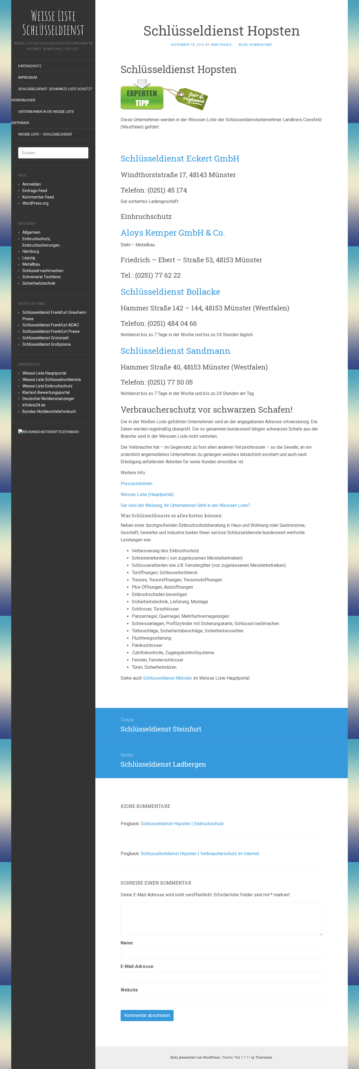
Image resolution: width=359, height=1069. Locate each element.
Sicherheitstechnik (38, 283)
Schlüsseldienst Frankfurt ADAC (50, 325)
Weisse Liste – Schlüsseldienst (45, 134)
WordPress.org (35, 203)
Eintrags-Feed (34, 190)
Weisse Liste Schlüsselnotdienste (51, 379)
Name (127, 943)
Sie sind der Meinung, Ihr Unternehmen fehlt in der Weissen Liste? (185, 505)
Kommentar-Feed (38, 197)
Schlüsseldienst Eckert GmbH (180, 158)
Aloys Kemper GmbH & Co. (173, 232)
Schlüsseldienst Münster (167, 678)
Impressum (27, 77)
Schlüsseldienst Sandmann (176, 350)
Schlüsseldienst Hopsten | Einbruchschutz (182, 823)
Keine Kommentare (255, 45)
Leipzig (28, 258)
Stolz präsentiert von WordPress (195, 1057)
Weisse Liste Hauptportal (44, 373)
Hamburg (30, 251)
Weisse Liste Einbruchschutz (47, 386)
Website (129, 990)
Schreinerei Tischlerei (41, 277)
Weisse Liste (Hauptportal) (147, 494)
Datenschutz (30, 66)
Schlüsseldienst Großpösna (46, 344)
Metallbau (31, 264)
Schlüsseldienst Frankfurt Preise (51, 331)
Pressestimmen (136, 483)
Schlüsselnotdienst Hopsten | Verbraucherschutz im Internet (200, 853)
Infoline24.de (33, 405)
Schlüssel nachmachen (42, 270)
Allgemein (31, 232)
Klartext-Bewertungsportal (46, 392)
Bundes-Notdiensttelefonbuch (49, 411)
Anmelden (31, 184)
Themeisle (264, 1057)
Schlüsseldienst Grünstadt (45, 338)
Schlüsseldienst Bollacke (170, 291)
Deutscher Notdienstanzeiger (48, 398)
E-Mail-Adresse (137, 966)
